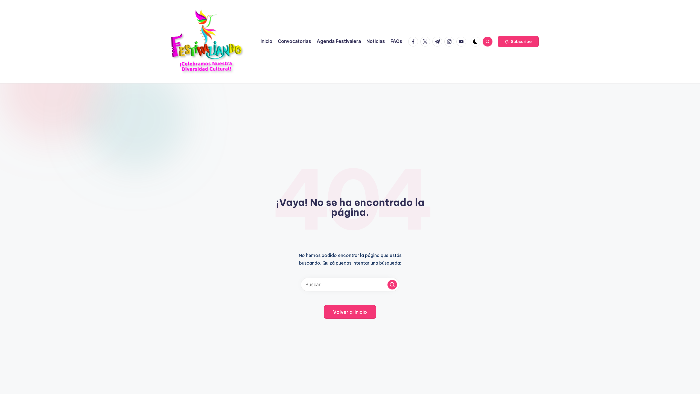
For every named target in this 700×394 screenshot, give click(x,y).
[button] (518, 41)
